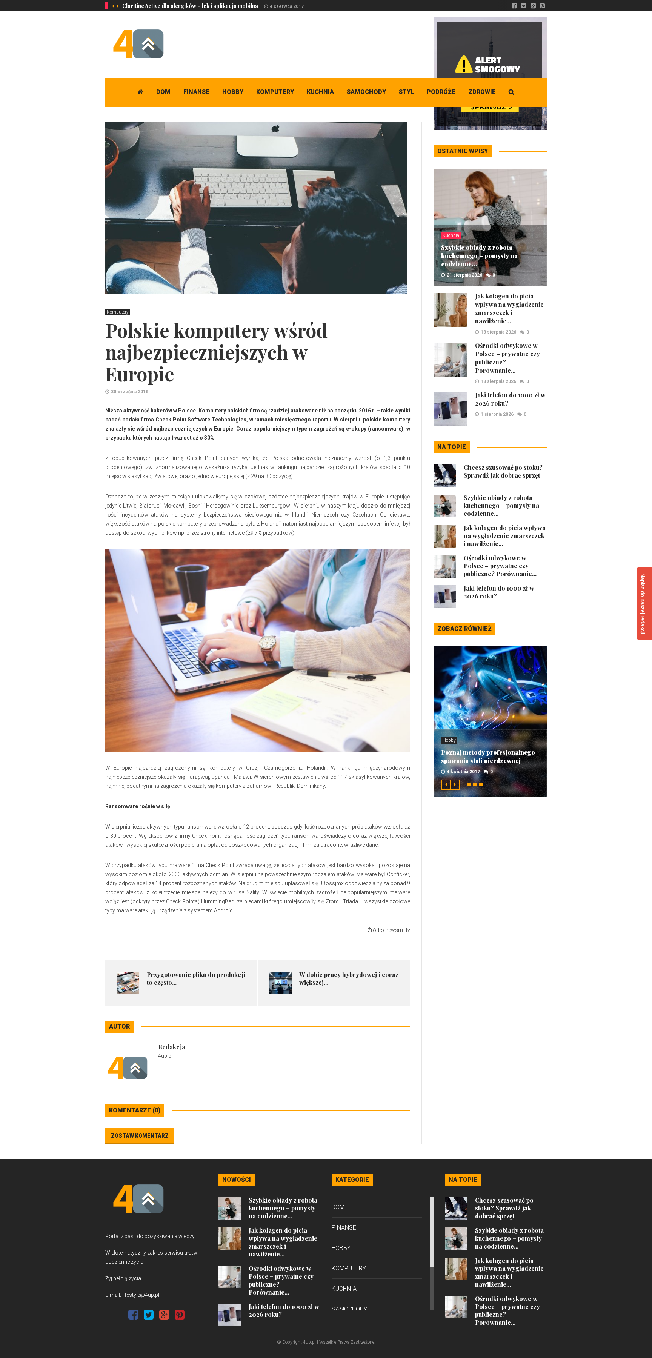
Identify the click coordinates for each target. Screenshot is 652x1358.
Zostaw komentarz (140, 1136)
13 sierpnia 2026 (498, 332)
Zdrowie (482, 91)
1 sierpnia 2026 (497, 414)
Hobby (232, 91)
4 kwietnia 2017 (463, 771)
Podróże (441, 91)
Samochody (366, 91)
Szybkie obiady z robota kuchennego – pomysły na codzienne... (479, 255)
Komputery (275, 91)
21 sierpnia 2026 (464, 275)
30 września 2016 (129, 391)
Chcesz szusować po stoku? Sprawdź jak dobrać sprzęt (503, 471)
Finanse (196, 91)
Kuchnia (320, 91)
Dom (163, 91)
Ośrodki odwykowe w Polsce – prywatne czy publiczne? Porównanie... (500, 566)
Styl (406, 91)
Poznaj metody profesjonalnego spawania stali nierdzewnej (488, 756)
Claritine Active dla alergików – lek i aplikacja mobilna (190, 5)
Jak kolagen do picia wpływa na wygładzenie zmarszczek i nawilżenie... (509, 308)
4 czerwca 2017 (287, 6)
